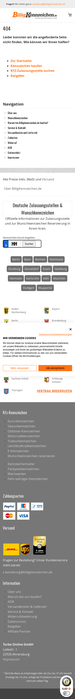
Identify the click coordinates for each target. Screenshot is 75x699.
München (59, 278)
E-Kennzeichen (18, 451)
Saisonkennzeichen (21, 426)
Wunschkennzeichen (18, 118)
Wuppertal (45, 288)
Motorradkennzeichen (24, 436)
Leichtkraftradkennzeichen (27, 446)
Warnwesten (17, 474)
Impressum (13, 157)
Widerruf (12, 142)
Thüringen (17, 390)
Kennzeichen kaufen (26, 66)
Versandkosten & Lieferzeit (27, 607)
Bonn (27, 259)
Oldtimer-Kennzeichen (24, 431)
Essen (46, 269)
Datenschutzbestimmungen (55, 334)
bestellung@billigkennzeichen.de (48, 4)
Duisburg (14, 269)
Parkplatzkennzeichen (23, 469)
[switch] (66, 693)
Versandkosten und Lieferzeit (23, 132)
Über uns (12, 113)
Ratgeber (17, 76)
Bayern (56, 308)
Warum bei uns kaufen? (25, 597)
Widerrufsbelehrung (22, 616)
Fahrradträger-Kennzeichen (28, 479)
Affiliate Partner (19, 631)
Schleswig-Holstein (57, 380)
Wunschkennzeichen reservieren (31, 456)
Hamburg (61, 269)
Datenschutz (14, 152)
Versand (48, 179)
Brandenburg (59, 320)
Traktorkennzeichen (22, 441)
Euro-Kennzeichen (21, 421)
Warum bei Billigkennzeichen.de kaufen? (28, 122)
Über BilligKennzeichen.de (23, 188)
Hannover (16, 278)
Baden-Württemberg (19, 310)
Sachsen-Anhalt (20, 378)
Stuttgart (28, 288)
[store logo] (35, 15)
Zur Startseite (21, 61)
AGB (10, 147)
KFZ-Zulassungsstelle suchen (33, 71)
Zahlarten (12, 137)
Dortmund (56, 259)
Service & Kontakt (17, 127)
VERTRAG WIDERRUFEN (54, 391)
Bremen (40, 259)
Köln (46, 278)
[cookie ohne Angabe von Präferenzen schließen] (70, 329)
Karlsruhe (32, 278)
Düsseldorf (32, 269)
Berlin (16, 259)
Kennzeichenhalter (21, 464)
